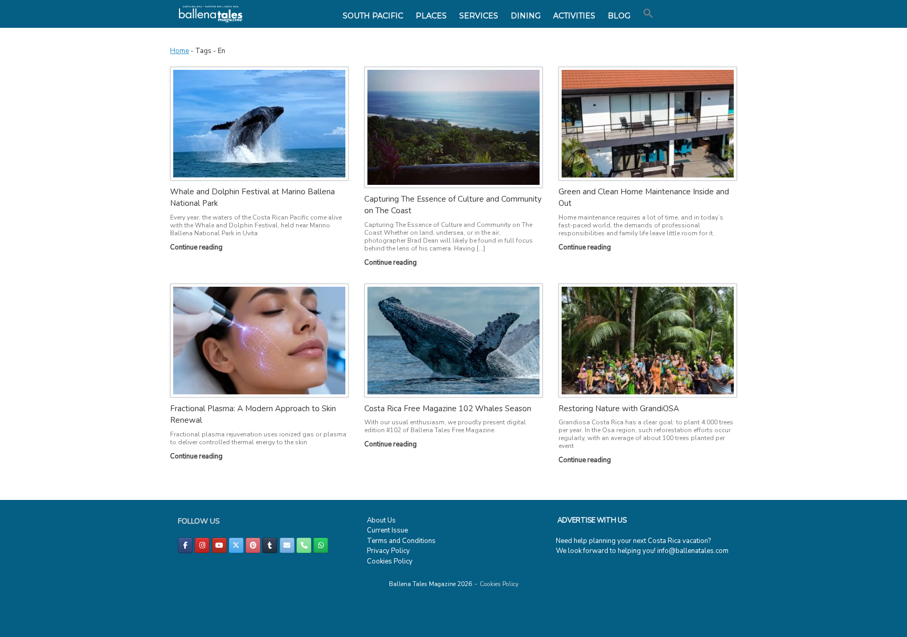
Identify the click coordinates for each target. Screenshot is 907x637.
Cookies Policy (390, 561)
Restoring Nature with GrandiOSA (618, 408)
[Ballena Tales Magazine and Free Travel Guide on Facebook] (185, 545)
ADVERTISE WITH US (592, 520)
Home (179, 51)
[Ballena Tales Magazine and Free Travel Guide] (210, 14)
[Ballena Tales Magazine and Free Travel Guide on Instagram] (202, 545)
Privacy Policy (388, 551)
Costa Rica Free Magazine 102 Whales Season (447, 408)
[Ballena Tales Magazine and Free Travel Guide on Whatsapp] (320, 545)
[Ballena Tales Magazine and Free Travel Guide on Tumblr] (269, 545)
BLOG (619, 15)
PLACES (431, 15)
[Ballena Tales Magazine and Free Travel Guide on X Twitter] (236, 545)
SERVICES (478, 15)
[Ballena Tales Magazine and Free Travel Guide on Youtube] (219, 545)
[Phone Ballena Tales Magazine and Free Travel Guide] (304, 545)
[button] (648, 13)
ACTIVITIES (574, 15)
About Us (381, 520)
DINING (526, 15)
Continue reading (197, 247)
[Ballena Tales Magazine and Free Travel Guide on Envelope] (287, 545)
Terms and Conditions (401, 541)
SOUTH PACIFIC (373, 15)
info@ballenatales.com (693, 551)
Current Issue (387, 530)
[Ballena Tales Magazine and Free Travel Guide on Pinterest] (253, 545)
